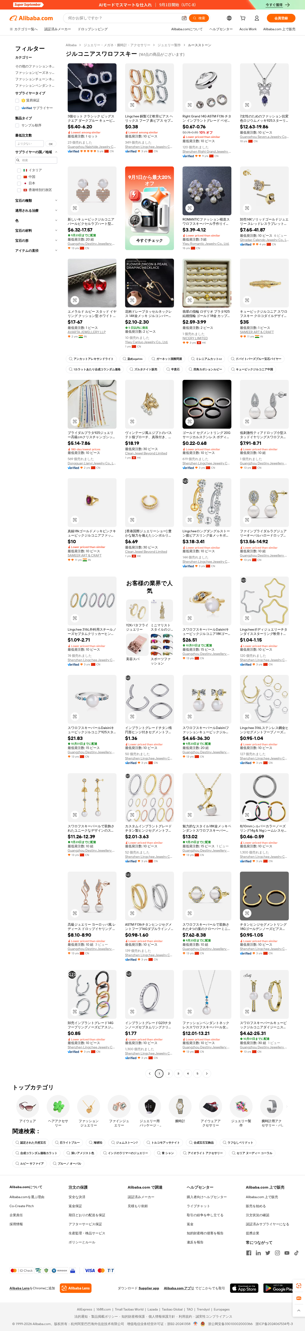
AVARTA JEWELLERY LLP (87, 332)
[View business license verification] (195, 1323)
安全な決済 (77, 1197)
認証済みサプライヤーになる (267, 1224)
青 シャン (168, 1153)
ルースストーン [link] (199, 45)
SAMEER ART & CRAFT (257, 332)
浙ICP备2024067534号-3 (274, 1324)
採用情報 (16, 1224)
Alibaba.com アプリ (179, 1288)
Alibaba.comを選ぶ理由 (27, 1197)
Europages (222, 1309)
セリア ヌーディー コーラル (254, 1153)
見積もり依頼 (138, 1206)
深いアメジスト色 (82, 1153)
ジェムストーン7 (126, 1142)
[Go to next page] (207, 1073)
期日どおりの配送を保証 (87, 1215)
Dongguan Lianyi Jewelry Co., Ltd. (92, 463)
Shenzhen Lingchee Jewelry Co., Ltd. (149, 147)
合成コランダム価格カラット (38, 1153)
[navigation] (36, 560)
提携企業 (252, 1233)
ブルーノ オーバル (69, 1163)
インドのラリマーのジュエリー (128, 1153)
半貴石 (175, 369)
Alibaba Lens (20, 1288)
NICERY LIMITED (195, 338)
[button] (184, 18)
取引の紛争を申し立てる (205, 1215)
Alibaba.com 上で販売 (262, 1197)
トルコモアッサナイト (165, 1142)
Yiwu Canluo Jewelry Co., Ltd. (146, 342)
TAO (190, 1309)
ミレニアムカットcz (209, 359)
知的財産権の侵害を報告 (205, 1233)
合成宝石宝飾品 (204, 1142)
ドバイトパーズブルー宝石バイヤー (258, 359)
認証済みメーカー (141, 1197)
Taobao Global (172, 1309)
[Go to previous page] (149, 1073)
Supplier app (149, 1288)
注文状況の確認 (257, 1215)
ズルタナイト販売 (145, 369)
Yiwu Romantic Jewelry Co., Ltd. (206, 244)
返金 (190, 1224)
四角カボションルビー (207, 369)
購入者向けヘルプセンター (207, 1197)
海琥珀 (98, 1142)
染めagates (134, 359)
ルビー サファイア (32, 1163)
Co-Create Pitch (22, 1206)
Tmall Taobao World (129, 1309)
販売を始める (256, 1206)
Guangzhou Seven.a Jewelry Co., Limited (264, 137)
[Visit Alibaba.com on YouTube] (287, 1253)
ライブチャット (198, 1206)
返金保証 (75, 1206)
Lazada (152, 1309)
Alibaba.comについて (26, 1187)
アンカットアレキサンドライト (94, 359)
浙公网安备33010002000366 (230, 1324)
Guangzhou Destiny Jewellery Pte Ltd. (92, 244)
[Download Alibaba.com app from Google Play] (279, 1288)
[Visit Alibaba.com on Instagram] (277, 1253)
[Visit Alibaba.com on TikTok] (296, 1253)
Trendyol (203, 1309)
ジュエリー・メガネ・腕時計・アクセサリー (117, 45)
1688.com (103, 1309)
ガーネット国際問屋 (169, 359)
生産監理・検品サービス (87, 1233)
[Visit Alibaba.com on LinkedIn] (258, 1253)
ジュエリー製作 (169, 45)
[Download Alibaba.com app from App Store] (244, 1288)
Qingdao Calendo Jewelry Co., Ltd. (264, 240)
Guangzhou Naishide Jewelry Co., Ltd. (92, 147)
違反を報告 (195, 1242)
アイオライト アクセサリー (205, 1153)
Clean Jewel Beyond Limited (146, 453)
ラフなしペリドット (240, 1142)
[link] (299, 1286)
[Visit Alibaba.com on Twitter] (268, 1253)
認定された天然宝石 (33, 1142)
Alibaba (71, 45)
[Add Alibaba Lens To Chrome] (76, 1288)
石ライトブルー (70, 1142)
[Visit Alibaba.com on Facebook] (249, 1253)
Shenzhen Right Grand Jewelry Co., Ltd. (207, 151)
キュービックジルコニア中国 (254, 369)
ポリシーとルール (82, 1242)
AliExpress (84, 1309)
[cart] (243, 19)
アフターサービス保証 (85, 1224)
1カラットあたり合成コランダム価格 (97, 369)
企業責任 (16, 1215)
